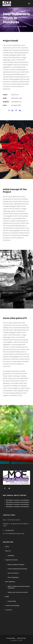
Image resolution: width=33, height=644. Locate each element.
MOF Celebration (10, 581)
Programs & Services (11, 560)
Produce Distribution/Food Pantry (17, 569)
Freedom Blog (12, 601)
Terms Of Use (21, 638)
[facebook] (4, 488)
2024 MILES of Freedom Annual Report (17, 502)
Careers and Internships (12, 605)
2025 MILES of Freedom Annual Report (17, 500)
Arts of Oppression (13, 577)
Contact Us (8, 610)
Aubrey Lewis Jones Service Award (18, 592)
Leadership (11, 555)
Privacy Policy (11, 638)
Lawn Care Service (13, 573)
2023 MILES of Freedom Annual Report (17, 504)
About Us (8, 551)
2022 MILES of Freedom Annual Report (17, 506)
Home (7, 546)
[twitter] (9, 488)
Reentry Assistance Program (16, 564)
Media (7, 596)
